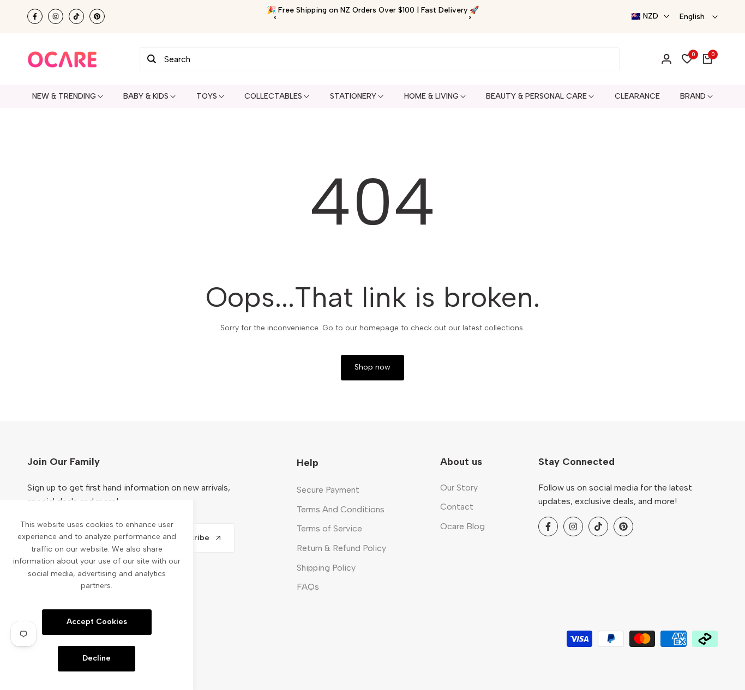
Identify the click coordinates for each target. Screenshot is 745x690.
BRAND (693, 96)
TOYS (206, 96)
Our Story (459, 487)
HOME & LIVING (431, 96)
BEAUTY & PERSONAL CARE (536, 96)
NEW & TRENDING (64, 96)
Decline (96, 658)
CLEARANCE (637, 96)
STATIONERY (353, 96)
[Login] (666, 59)
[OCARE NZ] (62, 59)
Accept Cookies (97, 621)
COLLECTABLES (273, 96)
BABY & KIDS (146, 96)
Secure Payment (328, 490)
